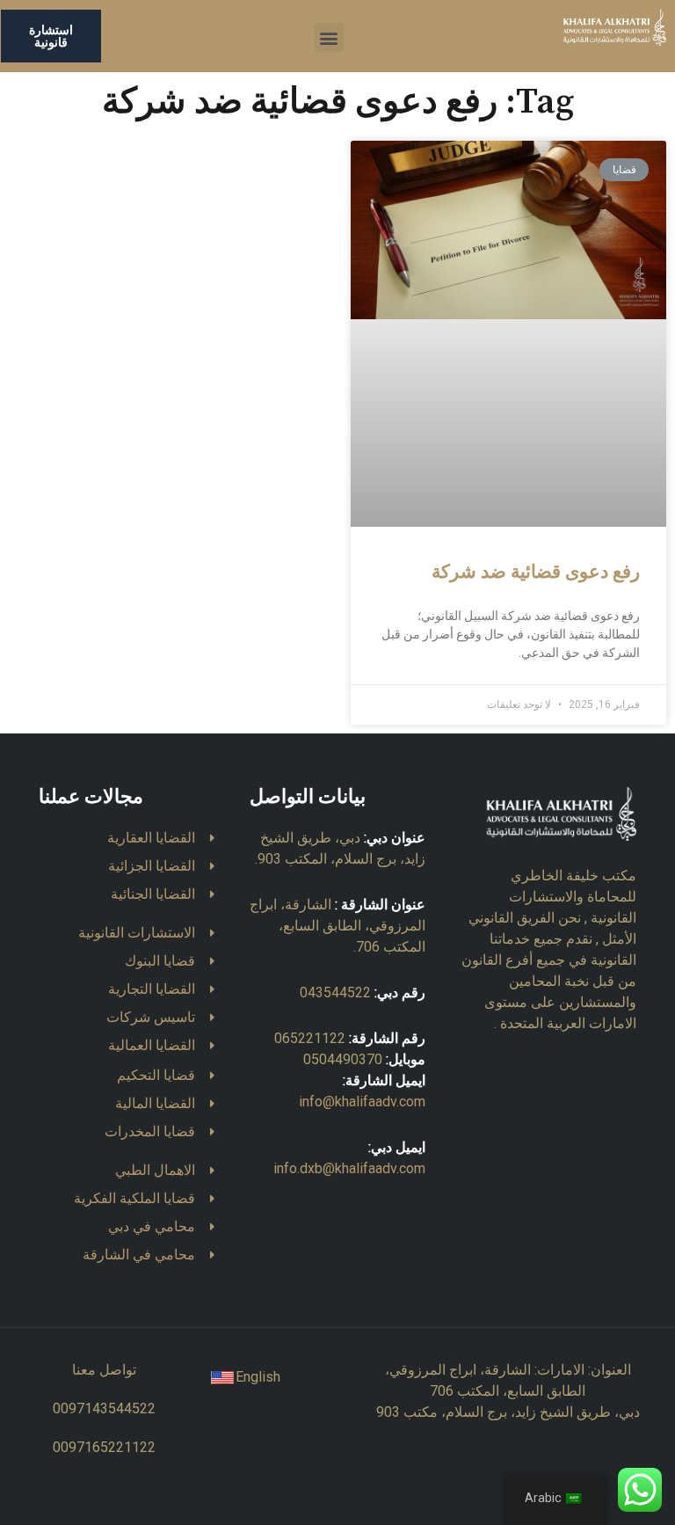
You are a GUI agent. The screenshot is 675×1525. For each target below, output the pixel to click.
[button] (329, 37)
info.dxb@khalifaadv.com (349, 1168)
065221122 (309, 1038)
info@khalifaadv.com (362, 1101)
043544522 (335, 992)
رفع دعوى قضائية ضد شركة (536, 572)
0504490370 (342, 1059)
